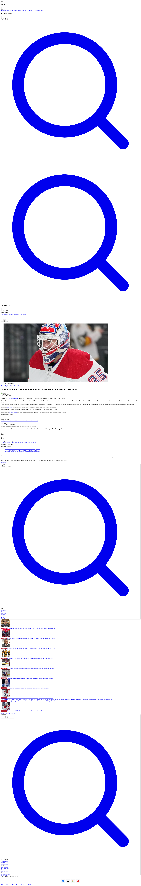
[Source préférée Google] (73, 881)
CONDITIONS (4, 884)
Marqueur (3, 385)
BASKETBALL (15, 10)
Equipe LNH (8, 385)
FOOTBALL (22, 10)
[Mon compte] (6, 321)
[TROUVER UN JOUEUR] (70, 302)
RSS (26, 884)
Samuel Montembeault (14, 398)
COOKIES (21, 884)
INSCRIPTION (11, 314)
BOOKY (3, 10)
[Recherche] (2, 321)
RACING (36, 10)
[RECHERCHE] (70, 160)
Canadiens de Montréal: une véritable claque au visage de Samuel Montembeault (19, 421)
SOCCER (40, 10)
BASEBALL (8, 10)
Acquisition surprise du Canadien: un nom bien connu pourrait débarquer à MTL (23, 451)
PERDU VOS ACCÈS (20, 314)
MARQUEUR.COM (6, 875)
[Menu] (1, 321)
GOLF (26, 10)
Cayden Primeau (13, 412)
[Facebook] (63, 881)
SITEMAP (29, 884)
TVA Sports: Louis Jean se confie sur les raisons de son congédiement (21, 450)
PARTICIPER (4, 462)
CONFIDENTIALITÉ (13, 884)
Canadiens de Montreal (17, 385)
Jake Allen (9, 407)
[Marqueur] (70, 317)
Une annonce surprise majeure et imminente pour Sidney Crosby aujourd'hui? (18, 442)
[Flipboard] (78, 881)
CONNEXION (4, 314)
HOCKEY (31, 10)
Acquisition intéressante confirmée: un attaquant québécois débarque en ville (22, 449)
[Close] (1, 8)
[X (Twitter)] (68, 881)
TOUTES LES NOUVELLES (8, 713)
